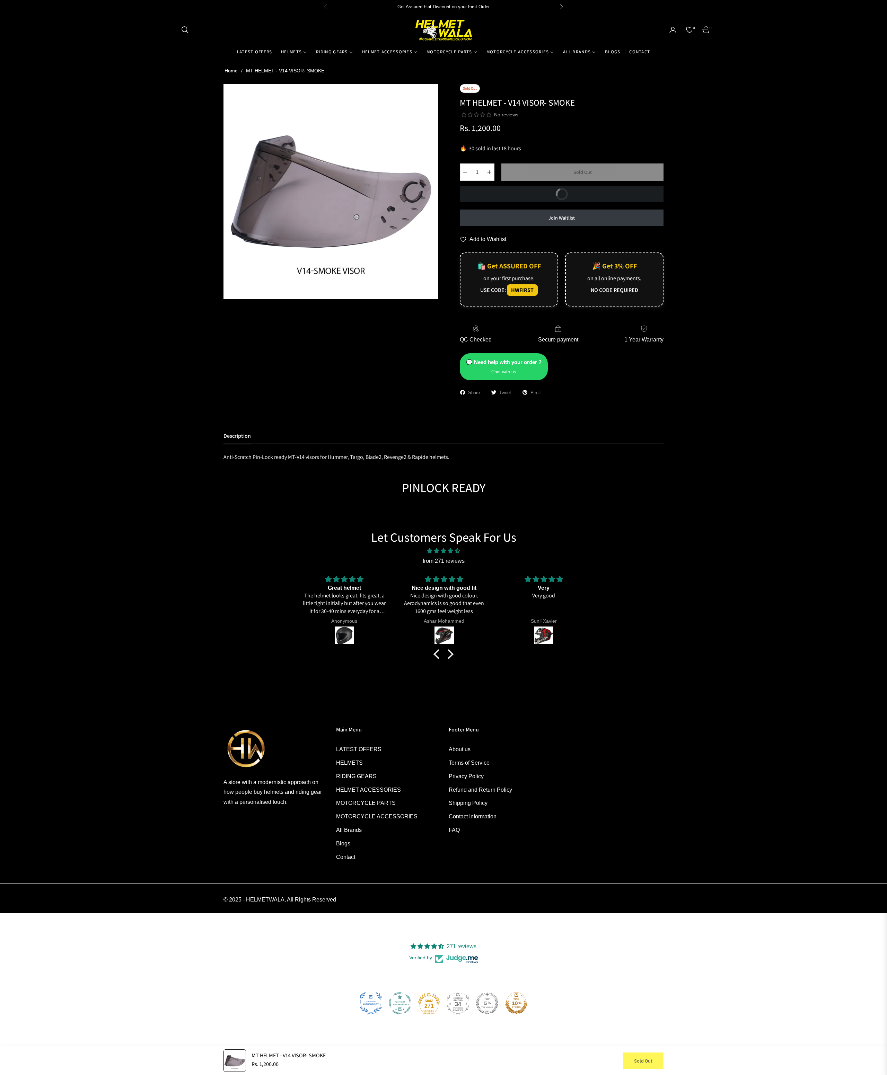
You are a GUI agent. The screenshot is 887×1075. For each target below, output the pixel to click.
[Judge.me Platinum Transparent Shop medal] (400, 1003)
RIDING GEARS (356, 776)
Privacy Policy (466, 776)
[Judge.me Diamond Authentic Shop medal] (371, 1003)
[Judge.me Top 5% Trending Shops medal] (487, 1003)
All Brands (349, 830)
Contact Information (473, 816)
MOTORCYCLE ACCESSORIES (377, 816)
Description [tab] (237, 436)
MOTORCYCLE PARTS (366, 803)
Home (231, 70)
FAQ (454, 830)
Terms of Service (469, 763)
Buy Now (515, 196)
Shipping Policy (468, 803)
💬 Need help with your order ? (504, 366)
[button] (185, 29)
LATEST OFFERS (358, 749)
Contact (345, 857)
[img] (443, 551)
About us (460, 749)
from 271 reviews (444, 561)
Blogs (343, 843)
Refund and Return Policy (480, 790)
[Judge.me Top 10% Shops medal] (516, 1003)
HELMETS (349, 763)
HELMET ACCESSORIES (368, 790)
